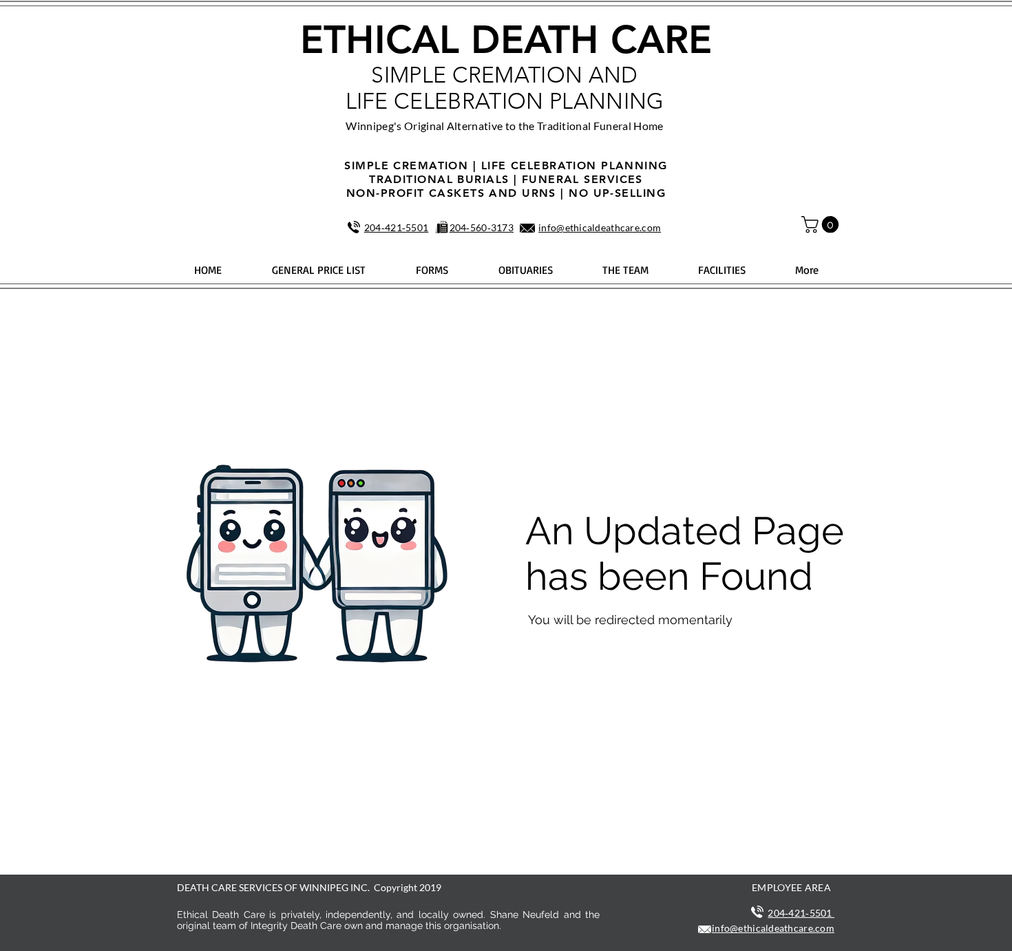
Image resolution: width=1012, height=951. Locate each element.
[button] (822, 224)
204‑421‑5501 (396, 227)
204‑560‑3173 (482, 227)
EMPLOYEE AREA (791, 887)
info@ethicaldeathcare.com (599, 227)
